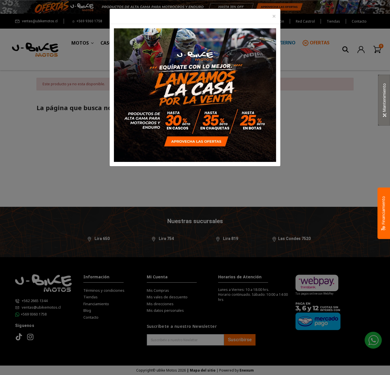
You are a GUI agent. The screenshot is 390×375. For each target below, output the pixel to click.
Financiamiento (383, 211)
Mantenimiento (384, 98)
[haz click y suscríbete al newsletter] (195, 94)
